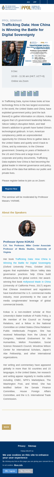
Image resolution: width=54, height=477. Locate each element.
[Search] (50, 2)
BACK (6, 427)
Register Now (11, 189)
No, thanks (26, 471)
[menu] (51, 8)
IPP (34, 2)
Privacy (21, 446)
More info (18, 465)
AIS (28, 2)
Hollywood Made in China (37, 281)
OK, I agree (10, 471)
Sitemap (32, 446)
